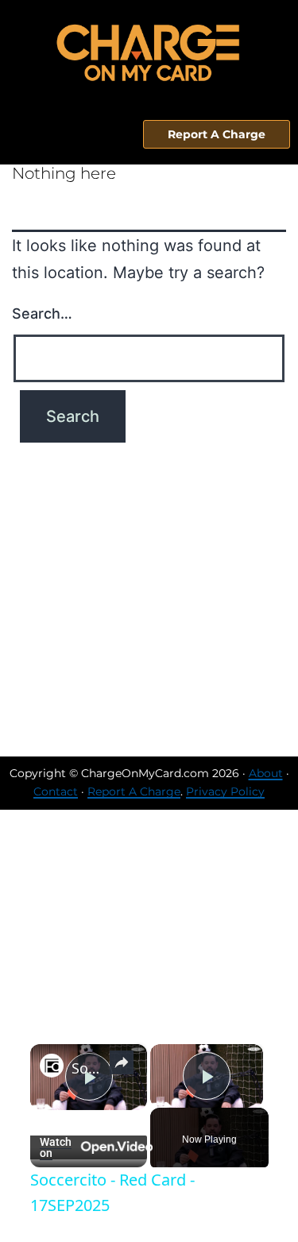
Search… (42, 313)
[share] (122, 1062)
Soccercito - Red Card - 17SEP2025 (89, 1068)
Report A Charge (133, 791)
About (266, 773)
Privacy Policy (225, 791)
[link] (52, 1066)
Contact (55, 791)
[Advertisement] (149, 600)
